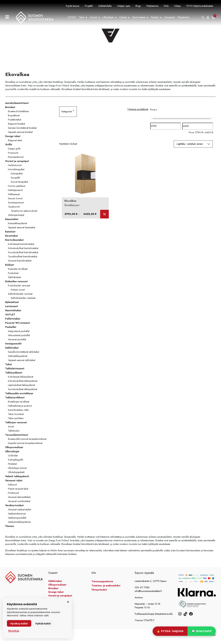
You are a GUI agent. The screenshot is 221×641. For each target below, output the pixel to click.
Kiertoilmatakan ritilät (18, 410)
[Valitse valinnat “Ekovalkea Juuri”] (104, 214)
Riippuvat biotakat (16, 123)
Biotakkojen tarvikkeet (18, 401)
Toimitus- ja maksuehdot (106, 585)
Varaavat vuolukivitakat (19, 501)
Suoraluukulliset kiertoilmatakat (23, 252)
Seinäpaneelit (13, 343)
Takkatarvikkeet (15, 397)
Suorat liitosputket (19, 182)
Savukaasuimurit (16, 202)
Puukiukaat (13, 273)
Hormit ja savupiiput (17, 161)
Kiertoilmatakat (14, 240)
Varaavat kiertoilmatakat (19, 260)
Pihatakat (12, 464)
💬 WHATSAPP (202, 631)
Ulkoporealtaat (14, 447)
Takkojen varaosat (16, 422)
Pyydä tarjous (72, 6)
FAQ (166, 6)
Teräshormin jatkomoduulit (24, 211)
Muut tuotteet (138, 17)
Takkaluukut (13, 430)
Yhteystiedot (183, 17)
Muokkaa (13, 630)
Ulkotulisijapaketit (16, 472)
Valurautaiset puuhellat (19, 335)
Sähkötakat (12, 347)
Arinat (11, 426)
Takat (81, 17)
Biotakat (10, 107)
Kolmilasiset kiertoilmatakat (21, 244)
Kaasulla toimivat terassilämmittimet (25, 443)
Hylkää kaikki (43, 623)
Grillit (8, 144)
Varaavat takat (13, 480)
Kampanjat (169, 17)
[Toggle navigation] (8, 17)
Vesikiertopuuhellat (17, 518)
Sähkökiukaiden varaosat (20, 294)
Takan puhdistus (15, 418)
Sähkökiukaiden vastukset (23, 298)
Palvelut (154, 17)
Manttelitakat (13, 310)
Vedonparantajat (16, 215)
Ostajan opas (123, 6)
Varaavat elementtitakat (19, 497)
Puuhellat (10, 327)
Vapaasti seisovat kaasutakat (21, 227)
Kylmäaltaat (12, 302)
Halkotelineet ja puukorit (20, 406)
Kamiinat (10, 231)
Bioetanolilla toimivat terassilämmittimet (27, 439)
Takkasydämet (13, 372)
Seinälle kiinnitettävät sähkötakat (23, 352)
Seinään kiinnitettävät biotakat (22, 128)
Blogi (138, 6)
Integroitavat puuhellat (19, 331)
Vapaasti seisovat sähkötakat (21, 360)
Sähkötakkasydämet (17, 356)
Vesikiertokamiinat (17, 513)
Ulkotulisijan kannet (17, 468)
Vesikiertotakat (14, 505)
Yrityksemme (152, 6)
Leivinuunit (11, 306)
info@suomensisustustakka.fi (148, 591)
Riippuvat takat (15, 140)
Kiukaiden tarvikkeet (17, 269)
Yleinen (9, 526)
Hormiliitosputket (16, 169)
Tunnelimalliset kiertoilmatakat (22, 256)
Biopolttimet (14, 115)
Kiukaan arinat (18, 289)
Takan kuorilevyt (16, 414)
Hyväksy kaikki (19, 623)
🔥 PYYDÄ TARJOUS (170, 631)
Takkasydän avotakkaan (19, 393)
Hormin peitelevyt (16, 186)
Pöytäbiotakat (14, 119)
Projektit (89, 6)
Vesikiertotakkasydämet (19, 522)
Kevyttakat (11, 235)
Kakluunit (12, 484)
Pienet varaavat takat (18, 488)
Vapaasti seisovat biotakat (20, 132)
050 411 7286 (142, 587)
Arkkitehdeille (105, 6)
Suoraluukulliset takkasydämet (22, 389)
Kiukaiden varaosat (16, 281)
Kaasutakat (11, 219)
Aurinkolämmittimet (17, 103)
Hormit (93, 17)
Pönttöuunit (13, 493)
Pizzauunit (13, 153)
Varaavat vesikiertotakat (19, 509)
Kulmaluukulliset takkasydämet (22, 381)
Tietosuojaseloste (102, 581)
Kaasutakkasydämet (17, 223)
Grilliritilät (13, 455)
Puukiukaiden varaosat (19, 285)
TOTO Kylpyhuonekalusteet (199, 6)
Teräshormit (14, 206)
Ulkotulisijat (108, 17)
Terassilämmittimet (16, 435)
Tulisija (177, 6)
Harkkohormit (15, 165)
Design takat (12, 136)
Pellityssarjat (14, 194)
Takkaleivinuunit (14, 368)
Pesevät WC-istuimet (17, 323)
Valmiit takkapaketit (17, 476)
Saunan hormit (15, 198)
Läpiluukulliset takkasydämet (21, 385)
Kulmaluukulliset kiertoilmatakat (23, 248)
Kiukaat (123, 17)
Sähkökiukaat (14, 277)
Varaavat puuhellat (17, 339)
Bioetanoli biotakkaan (18, 111)
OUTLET (72, 17)
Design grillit (14, 148)
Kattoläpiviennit (15, 190)
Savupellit (15, 177)
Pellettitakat (12, 318)
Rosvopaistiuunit (15, 157)
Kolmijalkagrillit (15, 459)
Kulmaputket (17, 173)
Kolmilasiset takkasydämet (20, 376)
